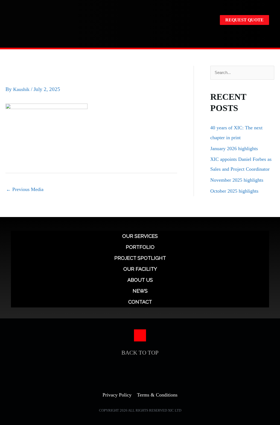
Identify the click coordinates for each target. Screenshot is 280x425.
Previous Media (24, 189)
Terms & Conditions (157, 395)
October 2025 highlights (234, 191)
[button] (265, 34)
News (140, 291)
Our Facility (140, 269)
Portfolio (140, 247)
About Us (140, 280)
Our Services (140, 236)
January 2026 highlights (234, 148)
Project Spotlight (140, 258)
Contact (140, 302)
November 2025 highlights (236, 180)
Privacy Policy (117, 395)
